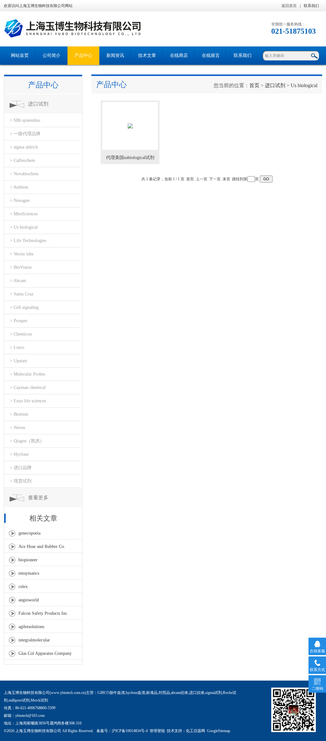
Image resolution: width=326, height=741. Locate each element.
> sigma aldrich (24, 147)
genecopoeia (29, 533)
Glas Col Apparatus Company (45, 653)
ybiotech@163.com (30, 715)
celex (23, 586)
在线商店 (179, 55)
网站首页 (20, 55)
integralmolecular (34, 640)
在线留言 (211, 55)
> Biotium (19, 414)
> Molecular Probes (27, 374)
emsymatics (28, 573)
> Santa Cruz (21, 294)
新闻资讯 (115, 55)
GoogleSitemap (218, 731)
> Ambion (19, 187)
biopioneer (28, 559)
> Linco (17, 347)
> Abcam (18, 280)
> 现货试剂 (21, 481)
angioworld (28, 600)
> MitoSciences (24, 213)
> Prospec (19, 320)
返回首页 (289, 5)
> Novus (17, 427)
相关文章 (43, 518)
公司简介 (51, 55)
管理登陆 (157, 731)
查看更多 (38, 497)
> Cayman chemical (28, 387)
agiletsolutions (31, 626)
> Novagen (20, 200)
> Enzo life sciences (28, 400)
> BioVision (21, 267)
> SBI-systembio (25, 120)
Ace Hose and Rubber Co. (41, 546)
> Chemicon (21, 334)
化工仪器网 (195, 731)
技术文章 (147, 55)
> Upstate (18, 360)
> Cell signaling (24, 307)
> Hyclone (19, 454)
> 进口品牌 (21, 467)
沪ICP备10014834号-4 (130, 731)
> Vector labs (21, 254)
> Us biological (24, 227)
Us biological (304, 85)
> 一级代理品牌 (25, 133)
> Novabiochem (24, 173)
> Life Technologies (28, 240)
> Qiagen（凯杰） (27, 441)
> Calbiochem (22, 160)
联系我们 (311, 5)
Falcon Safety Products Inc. (43, 613)
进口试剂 (38, 104)
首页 (254, 85)
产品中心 (83, 55)
